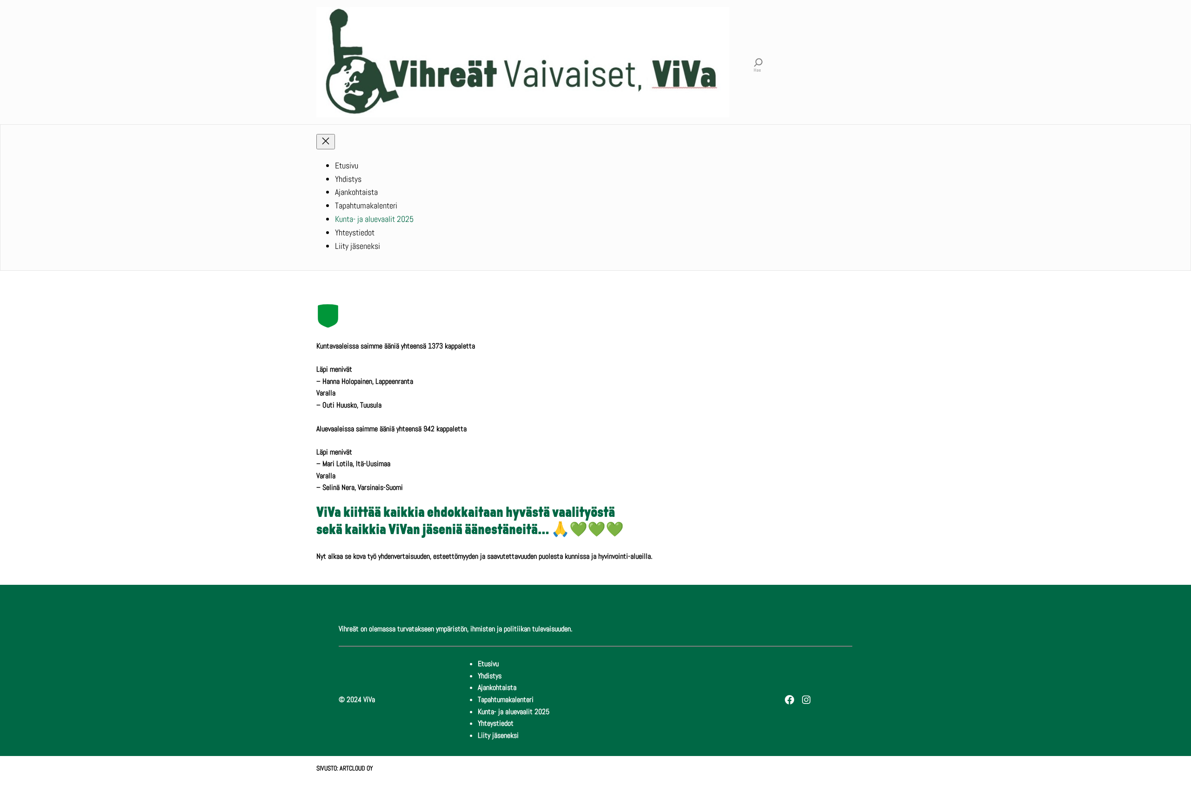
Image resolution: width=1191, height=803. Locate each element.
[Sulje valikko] (325, 141)
